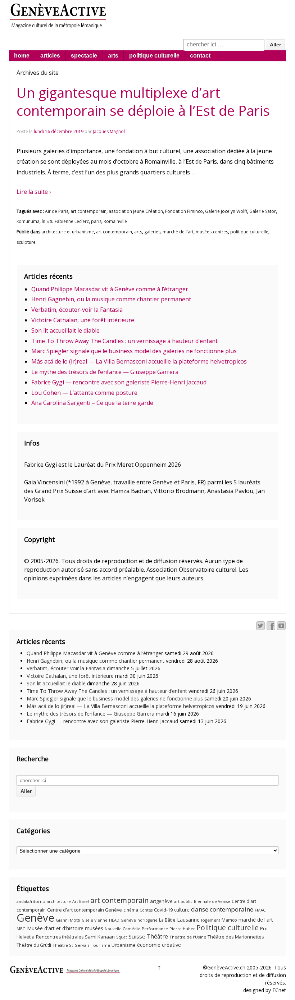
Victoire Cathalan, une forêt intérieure (82, 320)
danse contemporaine (222, 909)
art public (183, 901)
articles (50, 55)
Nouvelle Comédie (122, 928)
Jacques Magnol (109, 131)
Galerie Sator (262, 211)
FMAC (260, 910)
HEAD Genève (122, 920)
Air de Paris (56, 211)
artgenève (161, 901)
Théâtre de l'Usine (187, 937)
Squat (121, 937)
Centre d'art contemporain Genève (84, 910)
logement (210, 920)
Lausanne (188, 919)
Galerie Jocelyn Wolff (226, 211)
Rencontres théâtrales (59, 937)
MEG (21, 928)
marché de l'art (178, 232)
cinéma (130, 910)
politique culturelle (154, 55)
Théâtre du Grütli (34, 945)
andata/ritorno (31, 901)
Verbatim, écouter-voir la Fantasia (77, 310)
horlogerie (147, 920)
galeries (152, 232)
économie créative (159, 944)
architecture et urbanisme (67, 232)
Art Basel (80, 901)
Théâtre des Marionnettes (236, 936)
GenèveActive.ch (226, 967)
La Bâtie (167, 920)
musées (94, 928)
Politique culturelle (227, 927)
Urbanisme (124, 945)
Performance (155, 928)
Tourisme (100, 945)
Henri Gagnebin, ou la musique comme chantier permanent (111, 299)
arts (113, 55)
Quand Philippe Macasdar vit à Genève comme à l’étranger (109, 289)
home (22, 55)
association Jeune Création (136, 211)
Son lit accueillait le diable (65, 330)
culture (182, 909)
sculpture (26, 242)
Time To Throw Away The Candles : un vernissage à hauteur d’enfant (124, 341)
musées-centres (212, 232)
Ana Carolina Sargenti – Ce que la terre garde (92, 403)
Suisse (136, 936)
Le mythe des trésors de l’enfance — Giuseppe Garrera (104, 372)
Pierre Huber (182, 928)
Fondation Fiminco (184, 211)
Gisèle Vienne (95, 920)
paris (96, 221)
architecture (59, 901)
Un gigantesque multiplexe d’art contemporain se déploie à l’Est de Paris (143, 101)
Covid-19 (163, 910)
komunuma (28, 221)
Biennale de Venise (212, 901)
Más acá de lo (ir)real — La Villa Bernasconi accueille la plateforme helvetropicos (139, 361)
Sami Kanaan (100, 936)
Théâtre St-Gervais (71, 945)
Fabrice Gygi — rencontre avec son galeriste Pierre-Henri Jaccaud (118, 382)
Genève (35, 917)
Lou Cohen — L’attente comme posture (84, 393)
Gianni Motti (68, 920)
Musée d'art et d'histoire (55, 928)
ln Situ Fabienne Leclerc (65, 221)
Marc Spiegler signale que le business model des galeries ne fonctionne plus (134, 351)
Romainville (115, 221)
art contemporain (88, 211)
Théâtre (157, 936)
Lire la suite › (34, 192)
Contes (146, 910)
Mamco (229, 920)
